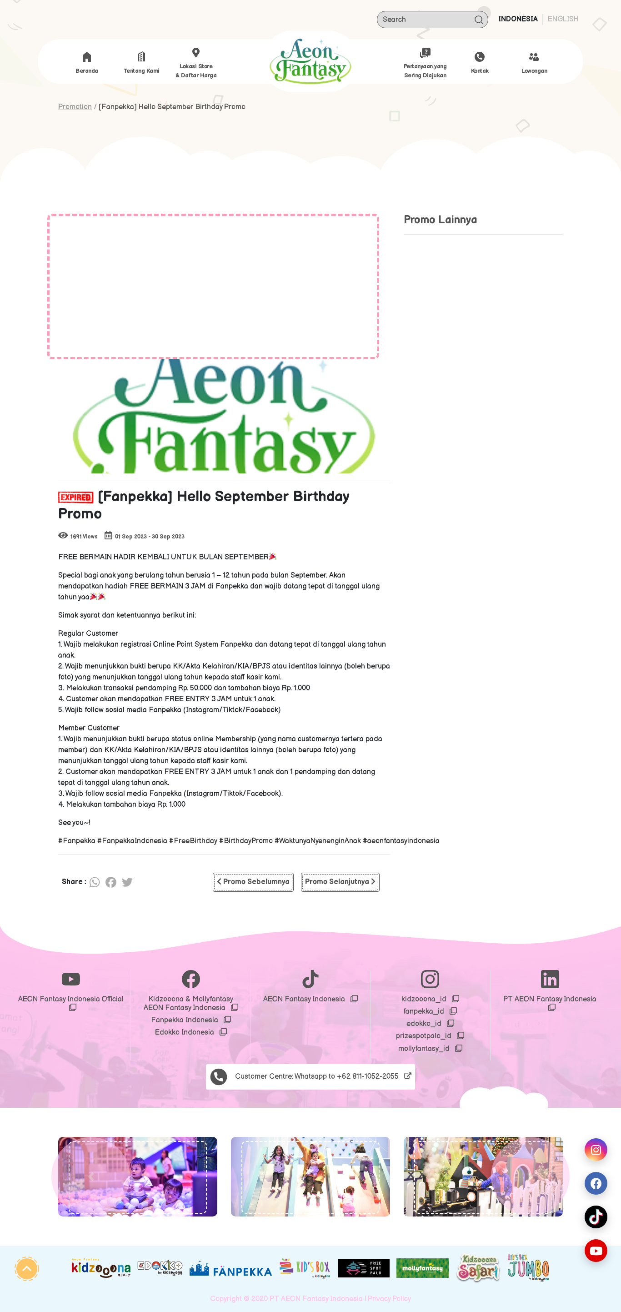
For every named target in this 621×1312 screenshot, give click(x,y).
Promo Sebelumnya (255, 882)
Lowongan (534, 71)
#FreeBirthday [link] (193, 841)
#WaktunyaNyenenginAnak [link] (318, 841)
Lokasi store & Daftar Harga (195, 71)
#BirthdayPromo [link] (246, 841)
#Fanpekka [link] (76, 841)
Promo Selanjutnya (338, 882)
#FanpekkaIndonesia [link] (132, 841)
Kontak (480, 71)
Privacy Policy (389, 1299)
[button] (90, 1176)
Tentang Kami (142, 71)
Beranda (86, 71)
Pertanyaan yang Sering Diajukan (425, 71)
